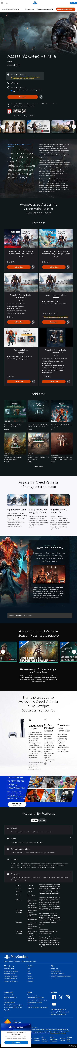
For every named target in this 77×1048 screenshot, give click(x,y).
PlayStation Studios (9, 973)
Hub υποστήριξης (9, 995)
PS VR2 (29, 973)
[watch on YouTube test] (45, 131)
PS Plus (30, 976)
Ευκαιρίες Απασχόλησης (11, 971)
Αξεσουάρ (30, 978)
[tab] (34, 820)
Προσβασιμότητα (56, 971)
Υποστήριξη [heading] (8, 992)
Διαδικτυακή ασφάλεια (57, 973)
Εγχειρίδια (7, 1010)
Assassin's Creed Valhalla (10, 9)
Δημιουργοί (31, 1005)
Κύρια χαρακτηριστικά (45, 9)
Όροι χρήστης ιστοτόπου (45, 1039)
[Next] (74, 127)
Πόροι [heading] (30, 992)
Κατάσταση (7, 1000)
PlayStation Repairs (9, 1002)
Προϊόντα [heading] (31, 966)
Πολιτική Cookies (62, 1039)
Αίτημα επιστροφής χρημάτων (13, 1007)
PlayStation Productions (10, 976)
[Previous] (3, 127)
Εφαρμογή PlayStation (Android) (60, 1012)
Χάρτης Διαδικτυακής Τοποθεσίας (54, 1039)
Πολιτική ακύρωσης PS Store (36, 997)
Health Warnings (43, 930)
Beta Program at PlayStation (58, 1014)
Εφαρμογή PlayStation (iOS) (58, 1009)
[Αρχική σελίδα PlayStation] (34, 3)
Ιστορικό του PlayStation (11, 981)
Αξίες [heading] (52, 966)
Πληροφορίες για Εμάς (10, 978)
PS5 (29, 968)
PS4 (29, 971)
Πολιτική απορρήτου (37, 1039)
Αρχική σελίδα (8, 961)
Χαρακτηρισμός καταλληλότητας (37, 1000)
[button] (38, 126)
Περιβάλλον (54, 968)
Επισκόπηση (29, 9)
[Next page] (52, 9)
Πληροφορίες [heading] (9, 966)
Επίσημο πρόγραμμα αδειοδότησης (38, 1007)
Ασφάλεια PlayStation (10, 997)
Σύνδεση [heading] (54, 992)
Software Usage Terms (69, 1039)
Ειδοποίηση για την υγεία (35, 1002)
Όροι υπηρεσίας (32, 995)
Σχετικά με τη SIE (9, 968)
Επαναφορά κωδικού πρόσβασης (13, 1005)
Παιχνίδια (17, 961)
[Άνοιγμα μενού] (2, 3)
